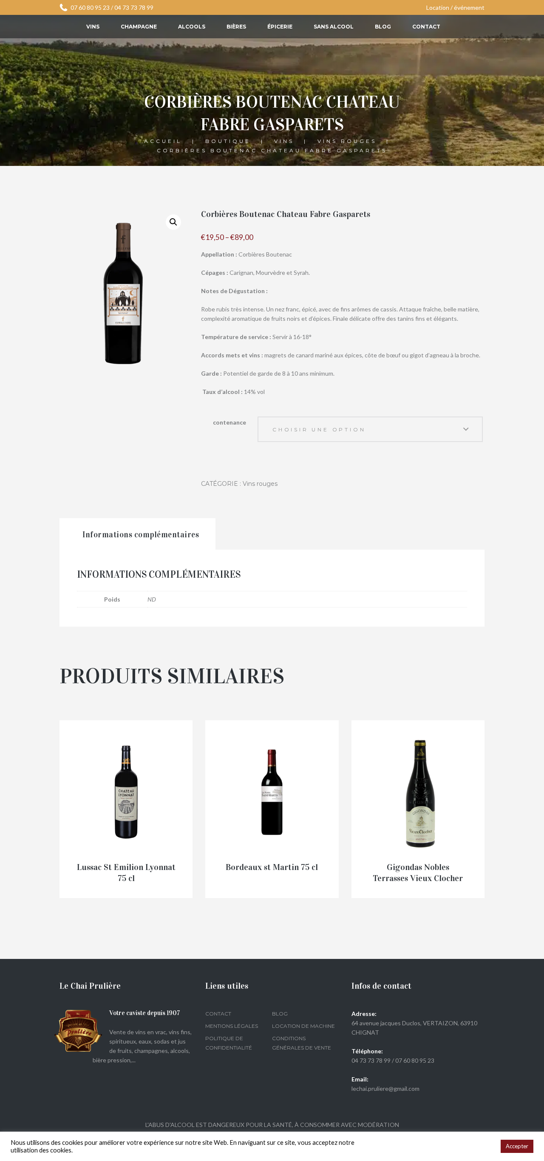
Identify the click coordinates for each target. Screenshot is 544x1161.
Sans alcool (334, 26)
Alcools (191, 26)
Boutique (228, 141)
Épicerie (279, 26)
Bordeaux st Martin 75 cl (272, 867)
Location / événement (455, 7)
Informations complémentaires (140, 534)
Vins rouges (347, 141)
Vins (92, 26)
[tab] (137, 534)
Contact (426, 26)
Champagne (139, 26)
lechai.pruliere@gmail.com (385, 1088)
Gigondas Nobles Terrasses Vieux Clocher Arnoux (418, 878)
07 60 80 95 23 (90, 7)
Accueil (163, 141)
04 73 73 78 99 (133, 7)
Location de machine (303, 1026)
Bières (236, 26)
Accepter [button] (517, 1146)
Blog (383, 26)
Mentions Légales (231, 1026)
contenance (229, 422)
